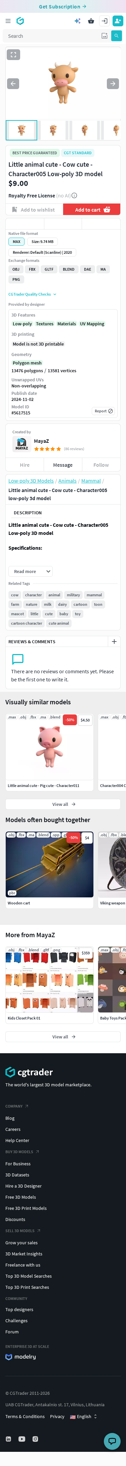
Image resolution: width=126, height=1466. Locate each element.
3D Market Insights (23, 1254)
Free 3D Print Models (26, 1208)
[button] (104, 35)
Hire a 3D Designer (23, 1186)
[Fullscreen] (13, 54)
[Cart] (91, 21)
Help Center (17, 1140)
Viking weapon (112, 902)
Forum (12, 1332)
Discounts (15, 1219)
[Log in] (104, 21)
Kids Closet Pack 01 (24, 1018)
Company (14, 1106)
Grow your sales (21, 1243)
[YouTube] (22, 1439)
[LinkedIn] (9, 1439)
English (80, 1416)
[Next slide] (113, 83)
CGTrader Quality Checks (29, 294)
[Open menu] (8, 21)
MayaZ (41, 440)
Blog (9, 1118)
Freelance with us (22, 1265)
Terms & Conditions (25, 1416)
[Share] (101, 223)
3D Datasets (17, 1175)
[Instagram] (36, 1439)
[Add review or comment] (114, 641)
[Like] (25, 223)
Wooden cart (19, 902)
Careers (12, 1129)
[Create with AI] (77, 21)
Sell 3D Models (20, 1230)
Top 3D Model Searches (28, 1276)
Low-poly (22, 324)
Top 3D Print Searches (27, 1287)
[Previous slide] (13, 83)
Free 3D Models (20, 1197)
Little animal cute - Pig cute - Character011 (43, 785)
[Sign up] (118, 21)
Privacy (57, 1416)
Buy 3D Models (19, 1151)
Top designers (19, 1309)
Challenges (16, 1321)
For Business (18, 1164)
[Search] (116, 35)
